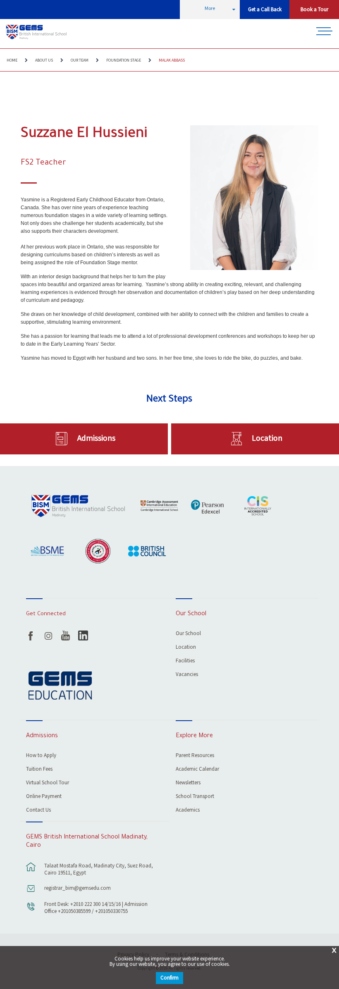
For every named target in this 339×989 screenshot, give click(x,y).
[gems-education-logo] (60, 686)
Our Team (79, 60)
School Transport (195, 797)
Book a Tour (314, 9)
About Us (44, 60)
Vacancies (187, 675)
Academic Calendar (197, 770)
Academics (188, 810)
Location (267, 438)
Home (12, 60)
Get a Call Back (265, 9)
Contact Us (38, 810)
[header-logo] (37, 32)
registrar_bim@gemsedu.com (77, 888)
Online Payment (44, 797)
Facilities (185, 661)
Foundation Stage (123, 60)
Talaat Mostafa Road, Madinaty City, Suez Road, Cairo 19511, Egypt (98, 869)
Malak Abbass (172, 60)
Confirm (169, 978)
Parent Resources (195, 756)
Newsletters (188, 783)
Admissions (96, 438)
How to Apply (41, 756)
